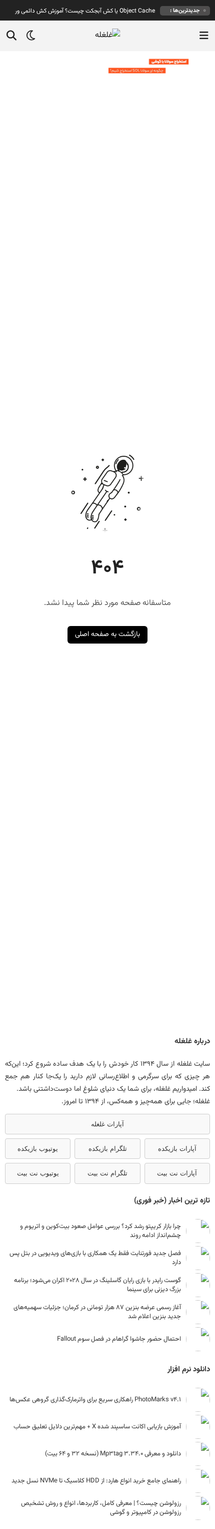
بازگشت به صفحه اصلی (107, 634)
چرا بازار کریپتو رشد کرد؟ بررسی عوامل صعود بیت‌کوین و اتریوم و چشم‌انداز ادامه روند (100, 1231)
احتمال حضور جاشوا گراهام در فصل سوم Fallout (119, 1339)
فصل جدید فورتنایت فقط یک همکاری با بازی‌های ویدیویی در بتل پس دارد (95, 1258)
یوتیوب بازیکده (38, 1148)
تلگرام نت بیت (108, 1173)
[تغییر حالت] (28, 36)
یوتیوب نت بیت (38, 1173)
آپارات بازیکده (177, 1148)
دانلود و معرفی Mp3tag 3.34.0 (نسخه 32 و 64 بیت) (113, 1454)
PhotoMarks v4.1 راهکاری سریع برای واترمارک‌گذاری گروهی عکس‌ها (95, 1400)
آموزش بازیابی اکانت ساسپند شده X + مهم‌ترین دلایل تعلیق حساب (97, 1427)
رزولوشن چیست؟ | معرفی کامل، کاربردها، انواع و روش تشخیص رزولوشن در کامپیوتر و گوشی (101, 1507)
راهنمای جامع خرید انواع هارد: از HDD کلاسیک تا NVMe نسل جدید (96, 1481)
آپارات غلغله (107, 1124)
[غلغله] (107, 36)
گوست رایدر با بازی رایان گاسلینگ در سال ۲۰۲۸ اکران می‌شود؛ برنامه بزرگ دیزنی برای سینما (97, 1285)
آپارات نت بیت (177, 1173)
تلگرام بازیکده (107, 1148)
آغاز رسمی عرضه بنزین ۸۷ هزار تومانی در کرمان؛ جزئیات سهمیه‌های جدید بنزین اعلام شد (97, 1312)
